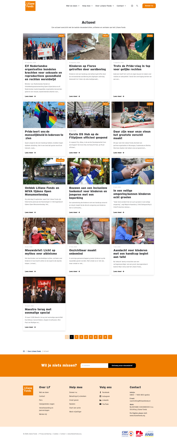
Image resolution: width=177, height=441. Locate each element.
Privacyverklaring (45, 434)
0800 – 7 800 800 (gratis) (140, 395)
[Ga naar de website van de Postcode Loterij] (139, 434)
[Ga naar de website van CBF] (128, 433)
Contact (63, 434)
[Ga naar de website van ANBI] (149, 434)
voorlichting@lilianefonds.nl (140, 401)
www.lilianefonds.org (137, 415)
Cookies (55, 434)
